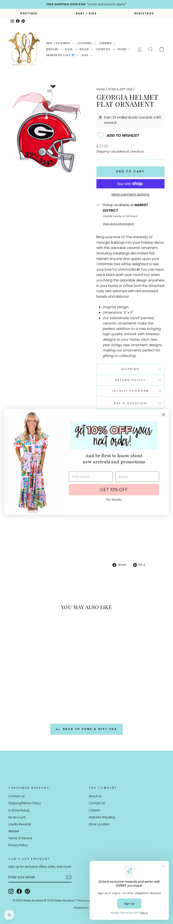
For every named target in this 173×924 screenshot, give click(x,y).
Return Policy (130, 380)
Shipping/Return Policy (24, 803)
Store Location (99, 824)
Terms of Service (20, 838)
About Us (95, 796)
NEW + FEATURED (58, 43)
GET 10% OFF (114, 489)
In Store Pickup (19, 810)
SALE (85, 55)
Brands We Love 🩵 (61, 55)
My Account (17, 817)
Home (122, 49)
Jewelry (52, 49)
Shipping (102, 152)
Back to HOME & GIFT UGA (89, 729)
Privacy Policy (18, 845)
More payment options (130, 194)
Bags (69, 49)
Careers (94, 810)
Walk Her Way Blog (102, 817)
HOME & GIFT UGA (120, 89)
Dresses (105, 43)
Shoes (84, 49)
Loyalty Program (130, 391)
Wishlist (13, 831)
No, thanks (114, 499)
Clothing (85, 43)
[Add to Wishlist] (130, 135)
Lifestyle (103, 49)
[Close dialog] (163, 414)
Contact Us (16, 796)
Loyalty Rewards (19, 824)
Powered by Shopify (86, 907)
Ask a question (130, 403)
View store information (118, 224)
